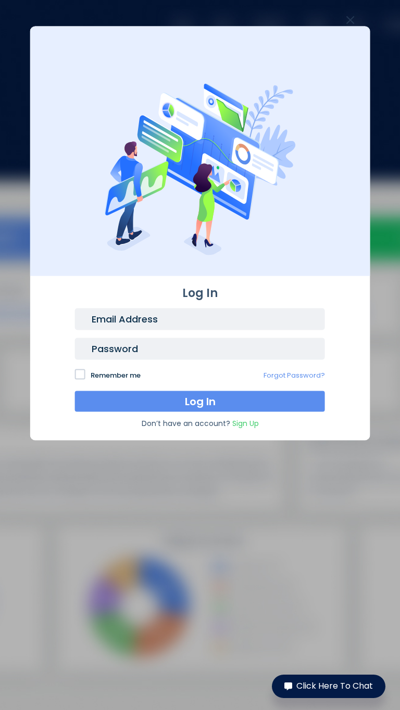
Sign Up (245, 423)
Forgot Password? (294, 375)
